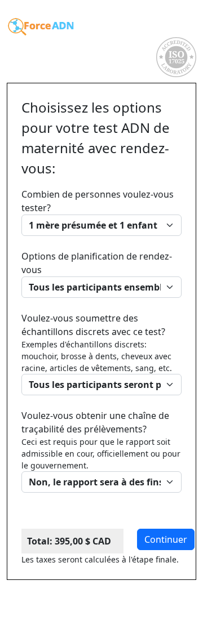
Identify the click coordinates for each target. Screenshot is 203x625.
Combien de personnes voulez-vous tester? (97, 201)
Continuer (165, 539)
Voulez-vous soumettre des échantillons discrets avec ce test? (96, 342)
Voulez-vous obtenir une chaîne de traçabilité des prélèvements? (100, 440)
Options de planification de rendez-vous (96, 263)
